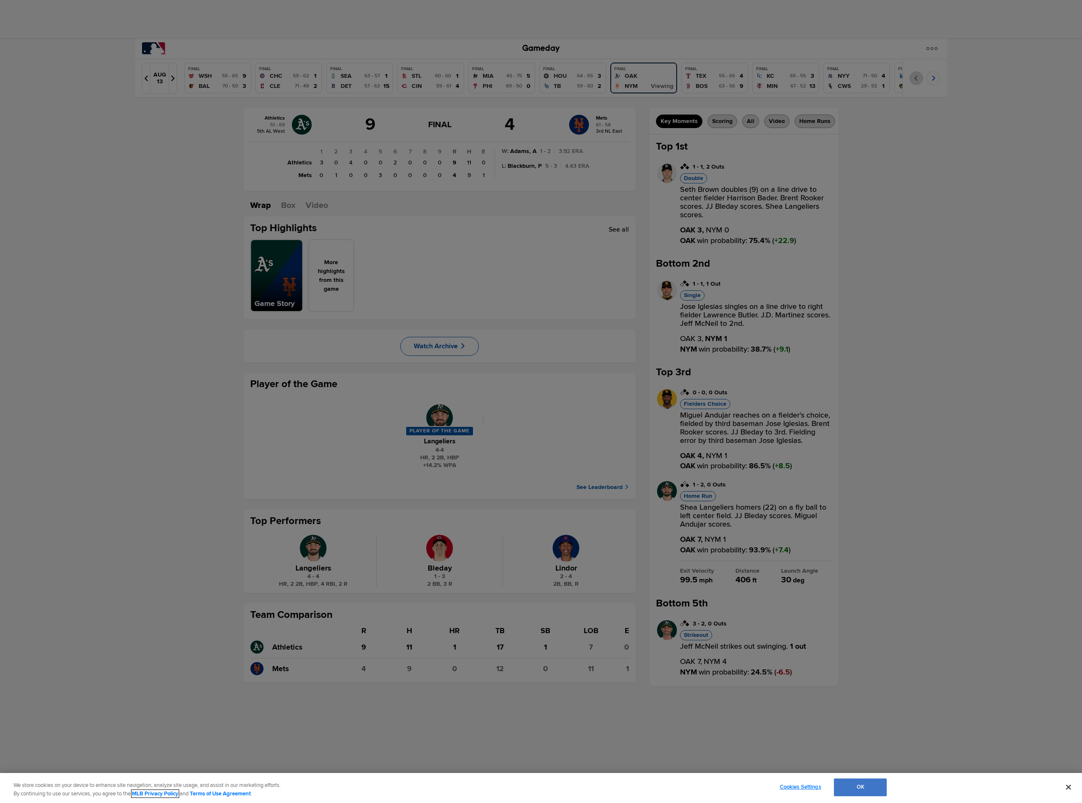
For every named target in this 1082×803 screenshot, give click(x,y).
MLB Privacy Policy (155, 793)
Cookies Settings (800, 787)
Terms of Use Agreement (220, 793)
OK (860, 787)
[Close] (1068, 787)
